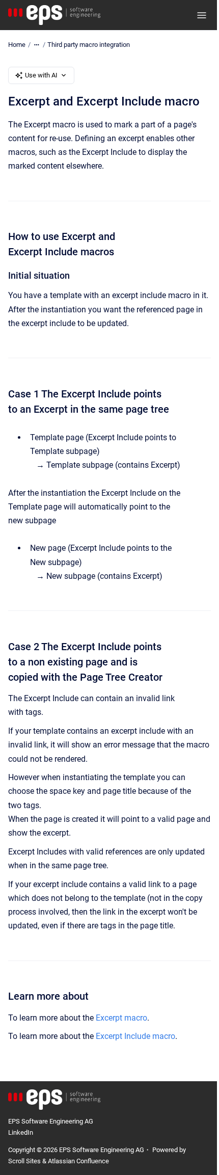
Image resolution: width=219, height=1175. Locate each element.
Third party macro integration (88, 44)
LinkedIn (20, 1132)
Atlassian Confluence (78, 1161)
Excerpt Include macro (135, 1036)
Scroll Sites (24, 1161)
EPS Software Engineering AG (50, 1121)
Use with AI (41, 75)
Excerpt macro (121, 1018)
